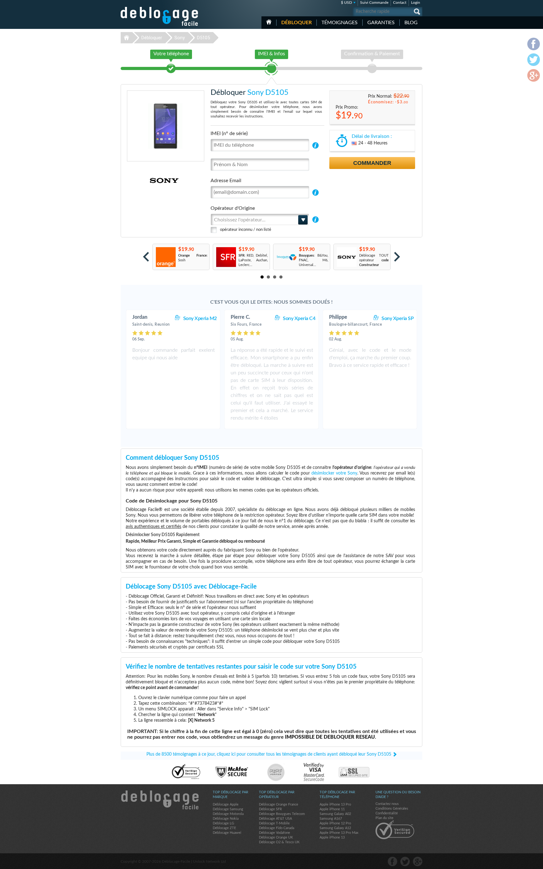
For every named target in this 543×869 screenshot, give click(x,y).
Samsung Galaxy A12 (335, 828)
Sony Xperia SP (397, 318)
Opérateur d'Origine (233, 208)
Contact (399, 2)
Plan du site (384, 818)
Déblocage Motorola (228, 814)
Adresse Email (226, 180)
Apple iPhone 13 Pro (335, 804)
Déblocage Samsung (228, 809)
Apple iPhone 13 (332, 837)
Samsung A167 (331, 818)
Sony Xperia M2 (200, 318)
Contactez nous (387, 804)
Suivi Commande (374, 2)
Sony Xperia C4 (299, 318)
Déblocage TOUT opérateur (374, 260)
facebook (392, 861)
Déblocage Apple (226, 804)
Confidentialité (387, 813)
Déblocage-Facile (160, 16)
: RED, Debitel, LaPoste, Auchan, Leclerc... (253, 260)
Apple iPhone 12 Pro (335, 823)
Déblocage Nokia (226, 818)
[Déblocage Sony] (142, 180)
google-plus (417, 861)
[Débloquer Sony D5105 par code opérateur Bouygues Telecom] (286, 257)
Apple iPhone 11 (332, 809)
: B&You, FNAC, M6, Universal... (313, 260)
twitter (405, 861)
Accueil (269, 21)
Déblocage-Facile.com (160, 799)
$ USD (346, 2)
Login (415, 2)
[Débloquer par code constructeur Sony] (346, 257)
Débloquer (296, 22)
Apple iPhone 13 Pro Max (339, 832)
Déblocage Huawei (227, 832)
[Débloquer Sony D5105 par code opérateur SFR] (226, 257)
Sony (179, 38)
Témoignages (339, 22)
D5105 (203, 38)
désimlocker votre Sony (334, 473)
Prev (146, 257)
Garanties (381, 22)
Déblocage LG (223, 823)
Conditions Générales (392, 808)
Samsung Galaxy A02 (335, 814)
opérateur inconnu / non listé (245, 230)
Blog (411, 22)
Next (397, 257)
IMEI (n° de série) (229, 133)
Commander (372, 163)
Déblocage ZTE (224, 828)
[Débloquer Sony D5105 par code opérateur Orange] (165, 257)
